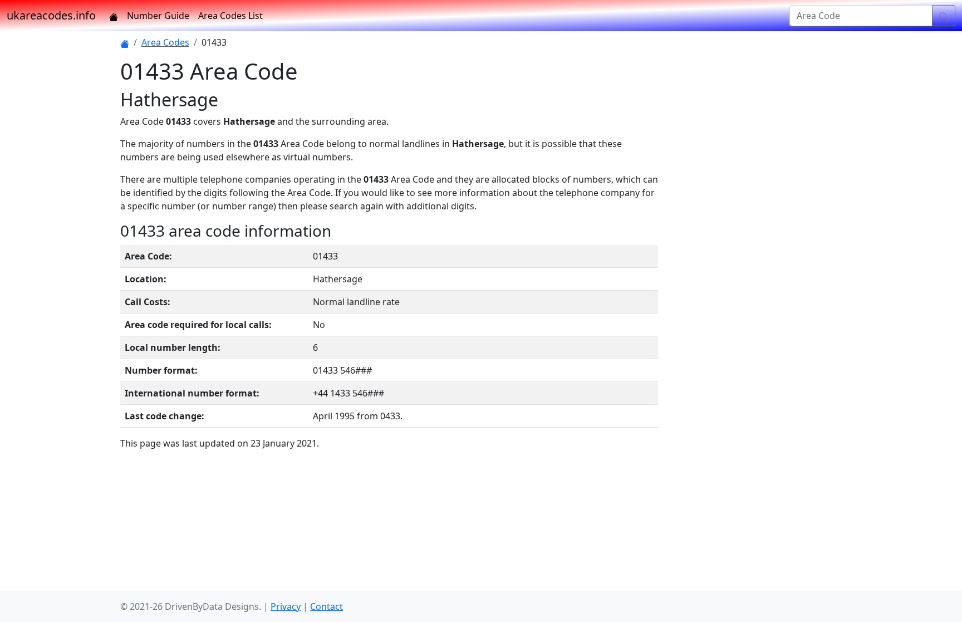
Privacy (286, 606)
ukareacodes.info (51, 15)
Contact (326, 606)
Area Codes (165, 42)
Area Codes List (230, 15)
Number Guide (158, 15)
